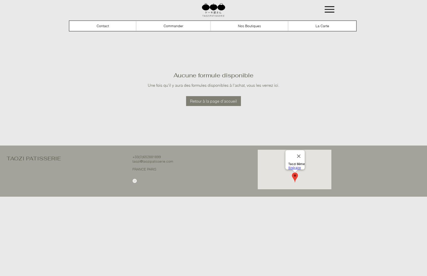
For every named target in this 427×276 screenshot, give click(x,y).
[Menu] (329, 9)
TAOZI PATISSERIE (33, 158)
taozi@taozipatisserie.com (152, 161)
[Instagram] (134, 180)
